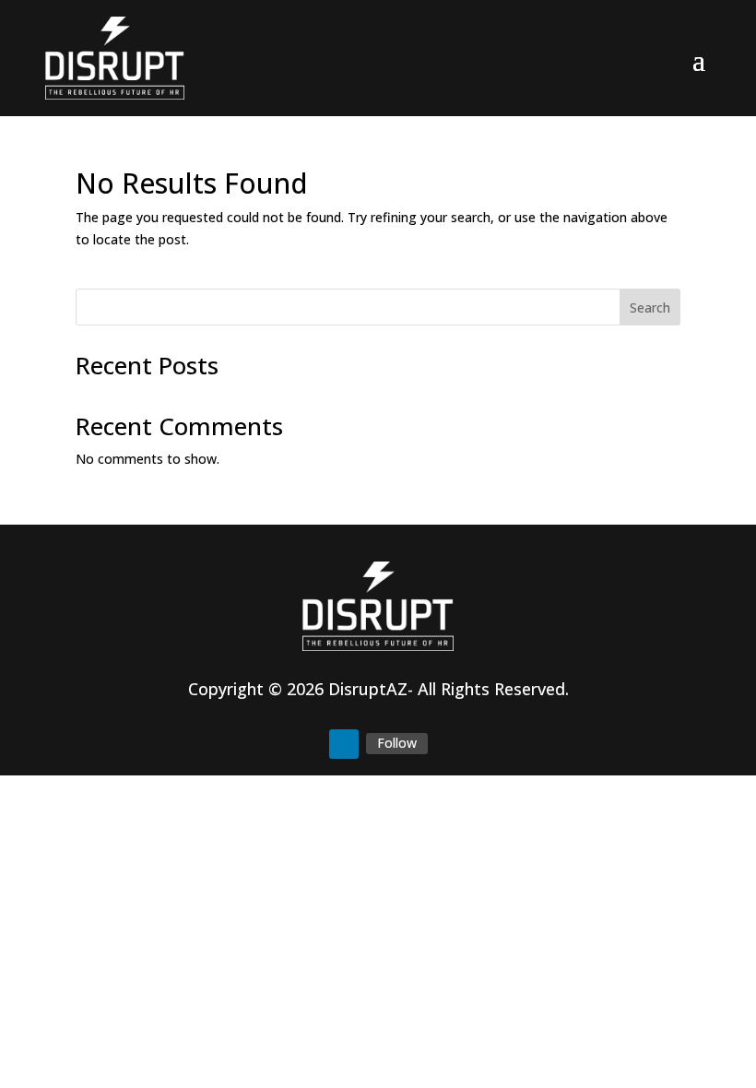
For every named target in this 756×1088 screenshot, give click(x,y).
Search (650, 307)
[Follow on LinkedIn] (344, 744)
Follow (397, 742)
